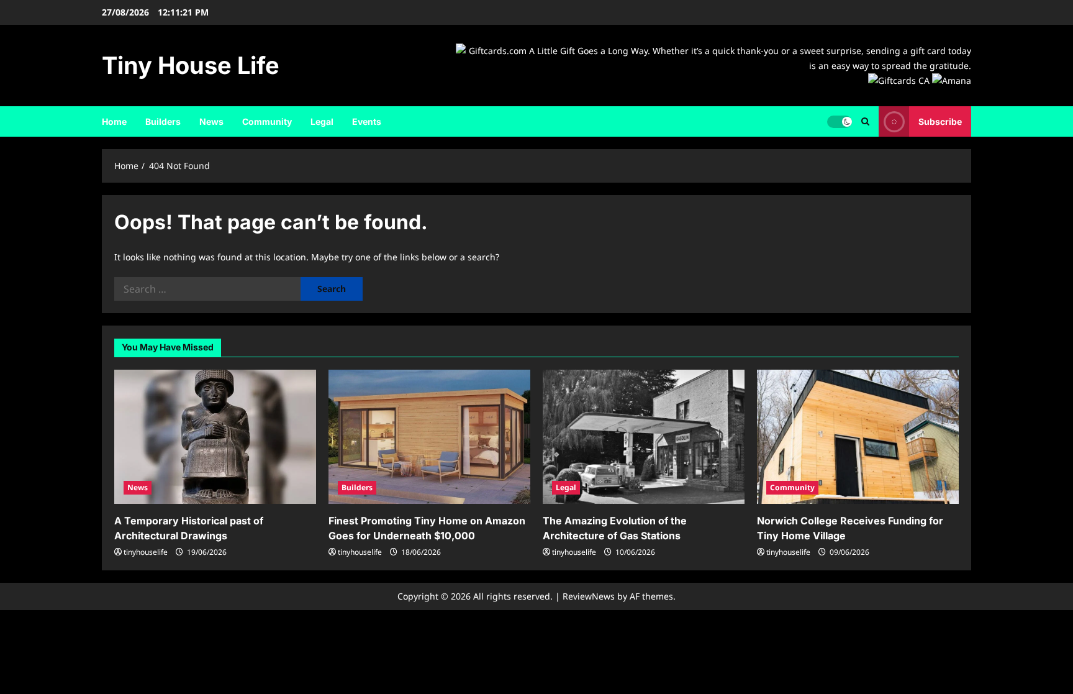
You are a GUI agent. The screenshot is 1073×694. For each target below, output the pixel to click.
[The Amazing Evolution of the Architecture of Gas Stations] (644, 437)
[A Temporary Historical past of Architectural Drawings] (215, 437)
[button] (865, 121)
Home (114, 121)
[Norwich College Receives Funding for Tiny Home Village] (858, 437)
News (211, 121)
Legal (321, 121)
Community (267, 121)
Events (366, 121)
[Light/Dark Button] (839, 122)
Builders (163, 121)
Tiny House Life (190, 65)
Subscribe (940, 121)
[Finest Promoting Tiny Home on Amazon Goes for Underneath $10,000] (429, 437)
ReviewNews (589, 596)
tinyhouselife (146, 552)
